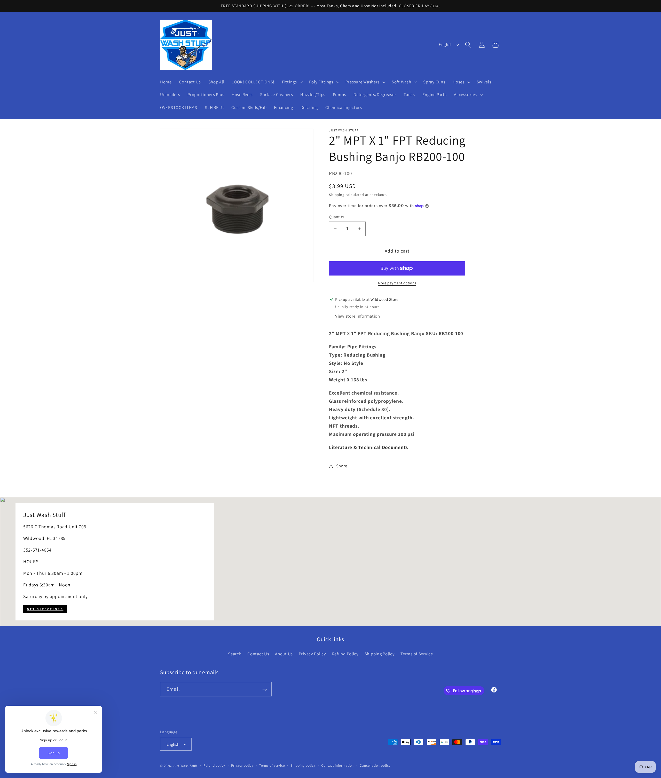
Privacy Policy (312, 654)
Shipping (336, 194)
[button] (291, 81)
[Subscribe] (264, 689)
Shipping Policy (380, 654)
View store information (357, 316)
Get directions (45, 609)
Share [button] (341, 466)
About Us (284, 654)
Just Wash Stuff (185, 766)
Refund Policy (345, 654)
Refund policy (214, 765)
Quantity (336, 216)
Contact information (337, 765)
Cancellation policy (375, 765)
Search (234, 654)
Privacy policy (242, 765)
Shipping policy (303, 765)
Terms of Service (416, 654)
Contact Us (258, 654)
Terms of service (272, 765)
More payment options (397, 282)
